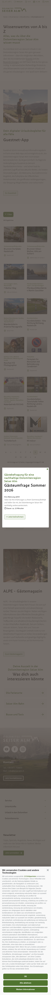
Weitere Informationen (25, 989)
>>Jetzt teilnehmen (15, 516)
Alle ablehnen (25, 983)
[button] (48, 870)
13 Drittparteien (30, 876)
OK (25, 976)
